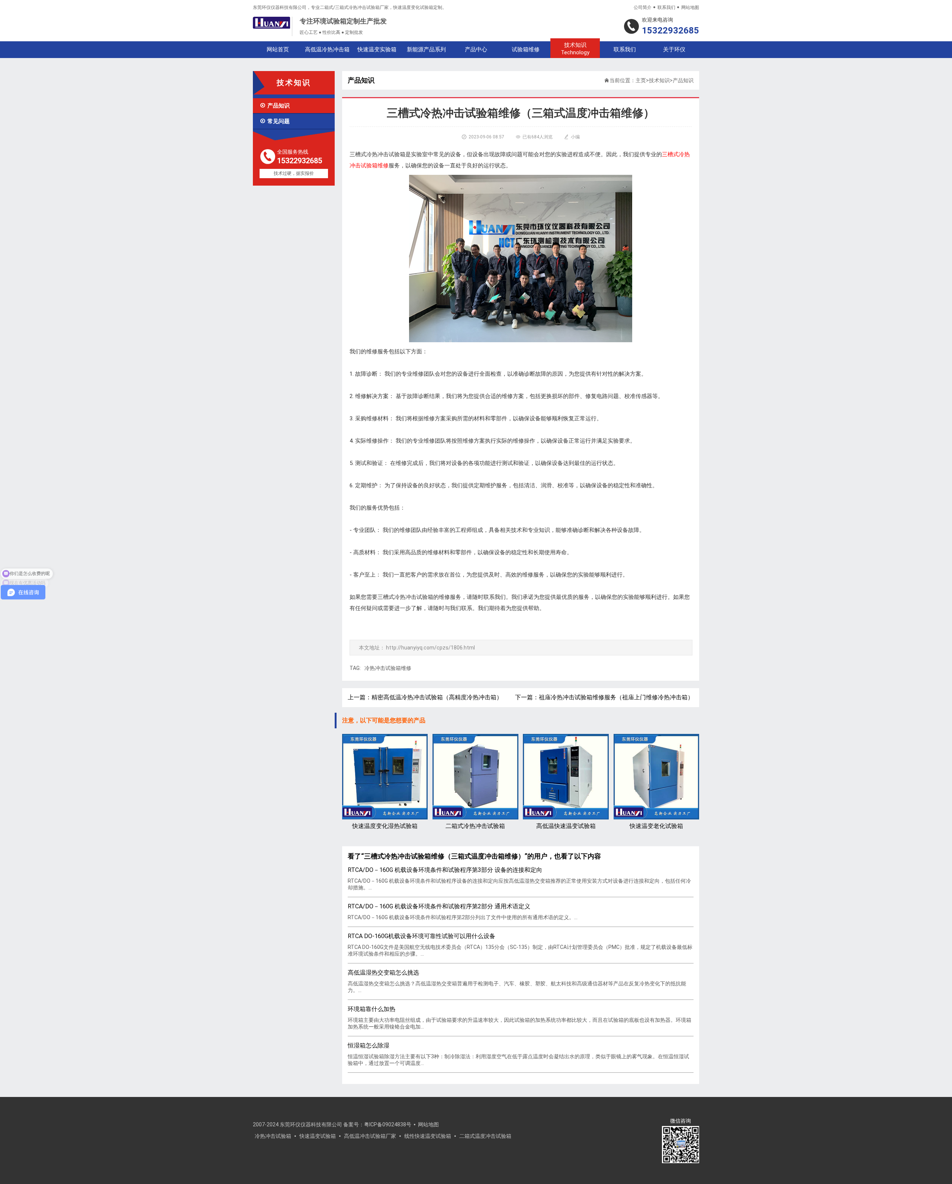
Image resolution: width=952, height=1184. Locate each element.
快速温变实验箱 (376, 49)
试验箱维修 (526, 49)
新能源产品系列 (426, 49)
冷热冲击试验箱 (273, 1136)
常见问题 (275, 121)
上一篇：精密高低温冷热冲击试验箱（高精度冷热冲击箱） (425, 697)
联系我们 (666, 7)
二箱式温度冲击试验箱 (485, 1136)
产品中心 (476, 49)
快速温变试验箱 (317, 1136)
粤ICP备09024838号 (387, 1124)
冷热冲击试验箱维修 (387, 668)
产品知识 (275, 105)
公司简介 (643, 7)
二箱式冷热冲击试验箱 (475, 826)
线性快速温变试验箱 (427, 1136)
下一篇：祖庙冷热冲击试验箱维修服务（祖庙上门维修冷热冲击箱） (604, 697)
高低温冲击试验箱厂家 (370, 1136)
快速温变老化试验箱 (656, 826)
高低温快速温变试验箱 (566, 826)
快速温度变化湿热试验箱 (385, 826)
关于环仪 (674, 49)
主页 (641, 80)
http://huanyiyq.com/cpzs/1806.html (430, 648)
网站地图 (690, 7)
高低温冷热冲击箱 (327, 49)
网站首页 (278, 49)
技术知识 (575, 49)
